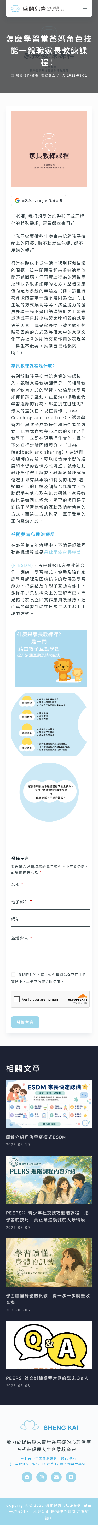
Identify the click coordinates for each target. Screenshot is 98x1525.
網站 (15, 919)
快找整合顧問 (63, 1511)
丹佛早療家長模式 (62, 552)
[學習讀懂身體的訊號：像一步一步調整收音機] (49, 1262)
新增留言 (21, 938)
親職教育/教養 (27, 75)
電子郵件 (21, 901)
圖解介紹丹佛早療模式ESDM (36, 1137)
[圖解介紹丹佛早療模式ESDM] (49, 1104)
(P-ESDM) (22, 565)
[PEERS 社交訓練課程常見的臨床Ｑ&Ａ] (49, 1345)
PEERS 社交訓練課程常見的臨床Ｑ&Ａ (47, 1378)
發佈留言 (25, 1022)
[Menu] (85, 8)
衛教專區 (48, 75)
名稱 (17, 884)
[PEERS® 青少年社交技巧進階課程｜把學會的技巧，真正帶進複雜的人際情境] (49, 1180)
